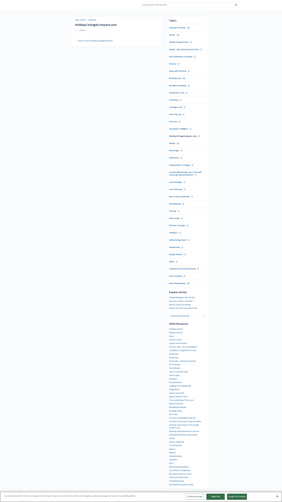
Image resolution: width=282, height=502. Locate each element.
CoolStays (175, 100)
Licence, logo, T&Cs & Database (183, 346)
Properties (174, 357)
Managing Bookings (177, 407)
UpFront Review (176, 403)
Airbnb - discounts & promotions (185, 49)
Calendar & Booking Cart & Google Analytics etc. (184, 426)
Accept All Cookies (237, 496)
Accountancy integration (179, 470)
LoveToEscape (177, 189)
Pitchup (174, 211)
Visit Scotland (177, 276)
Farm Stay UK (176, 114)
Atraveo (174, 63)
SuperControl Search (178, 343)
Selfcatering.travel (179, 240)
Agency (172, 449)
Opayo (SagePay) (176, 441)
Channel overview (179, 27)
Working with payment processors (184, 431)
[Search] (236, 5)
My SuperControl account (180, 473)
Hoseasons (175, 157)
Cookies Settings (194, 496)
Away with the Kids (179, 71)
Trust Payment (175, 445)
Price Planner (175, 364)
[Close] (277, 496)
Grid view (173, 414)
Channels (92, 20)
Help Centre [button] (47, 1)
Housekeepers (175, 382)
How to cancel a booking (179, 304)
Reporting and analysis (179, 466)
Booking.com (177, 78)
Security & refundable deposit (182, 417)
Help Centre (80, 20)
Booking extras (175, 410)
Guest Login (174, 375)
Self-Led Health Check (178, 477)
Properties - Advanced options (182, 361)
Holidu (174, 143)
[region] (141, 497)
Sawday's (175, 232)
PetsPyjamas (176, 203)
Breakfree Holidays (179, 85)
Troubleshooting (176, 481)
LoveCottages (177, 182)
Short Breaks (175, 368)
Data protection (176, 332)
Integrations (174, 389)
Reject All (215, 496)
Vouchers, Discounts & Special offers (185, 421)
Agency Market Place (178, 396)
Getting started (176, 329)
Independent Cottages (181, 165)
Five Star (174, 121)
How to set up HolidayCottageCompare (95, 41)
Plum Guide (175, 218)
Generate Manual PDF (180, 316)
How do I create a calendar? (181, 301)
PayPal (172, 438)
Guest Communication (178, 371)
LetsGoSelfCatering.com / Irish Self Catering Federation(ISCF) (185, 173)
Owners (172, 452)
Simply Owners (177, 254)
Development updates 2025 (181, 484)
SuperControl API (176, 393)
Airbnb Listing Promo (180, 42)
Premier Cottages (178, 225)
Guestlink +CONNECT (180, 129)
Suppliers (173, 459)
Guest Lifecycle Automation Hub (183, 308)
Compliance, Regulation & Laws (182, 350)
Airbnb (174, 34)
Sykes (173, 261)
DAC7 (171, 463)
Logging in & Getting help (180, 385)
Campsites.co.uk (178, 92)
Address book (175, 339)
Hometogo (175, 150)
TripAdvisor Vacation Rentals (184, 268)
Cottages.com (177, 107)
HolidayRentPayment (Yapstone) (183, 434)
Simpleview (176, 247)
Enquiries (173, 378)
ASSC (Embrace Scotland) (182, 56)
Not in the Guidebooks (180, 196)
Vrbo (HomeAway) (179, 283)
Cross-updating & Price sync (181, 400)
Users (171, 336)
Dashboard (174, 354)
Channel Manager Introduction (182, 297)
